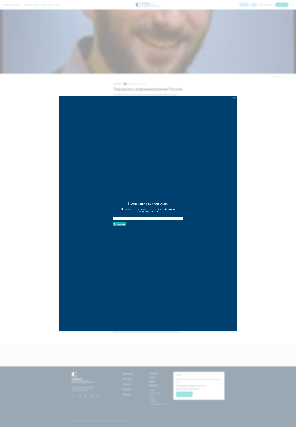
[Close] (234, 98)
